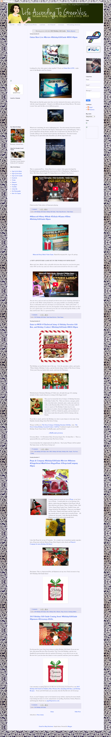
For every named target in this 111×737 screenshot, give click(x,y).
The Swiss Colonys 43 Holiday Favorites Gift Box (56, 425)
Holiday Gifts (65, 451)
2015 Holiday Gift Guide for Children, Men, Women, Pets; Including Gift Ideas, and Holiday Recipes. (55, 689)
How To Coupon (16, 193)
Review (66, 611)
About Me (12, 24)
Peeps (71, 499)
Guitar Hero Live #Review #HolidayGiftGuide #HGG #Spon (53, 37)
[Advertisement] (17, 53)
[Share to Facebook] (45, 209)
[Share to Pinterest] (47, 209)
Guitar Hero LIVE (69, 68)
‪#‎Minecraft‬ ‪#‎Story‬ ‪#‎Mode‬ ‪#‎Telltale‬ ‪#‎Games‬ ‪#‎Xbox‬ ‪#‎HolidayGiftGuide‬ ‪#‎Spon (50, 217)
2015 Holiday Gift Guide (40, 211)
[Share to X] (43, 209)
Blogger (70, 726)
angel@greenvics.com (52, 701)
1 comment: (34, 209)
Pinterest (14, 182)
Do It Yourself (51, 24)
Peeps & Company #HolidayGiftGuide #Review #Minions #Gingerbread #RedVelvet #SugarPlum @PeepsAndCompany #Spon (54, 463)
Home (52, 711)
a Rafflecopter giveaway (56, 433)
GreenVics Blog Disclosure (46, 726)
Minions (58, 611)
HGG (50, 451)
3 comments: (35, 315)
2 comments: (35, 609)
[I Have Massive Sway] (11, 81)
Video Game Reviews (61, 211)
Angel (90, 107)
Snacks (70, 451)
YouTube (14, 187)
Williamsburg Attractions (73, 24)
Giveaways (61, 24)
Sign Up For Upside (17, 175)
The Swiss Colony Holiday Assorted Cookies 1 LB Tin (54, 426)
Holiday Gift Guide (50, 211)
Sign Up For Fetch (17, 173)
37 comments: (35, 449)
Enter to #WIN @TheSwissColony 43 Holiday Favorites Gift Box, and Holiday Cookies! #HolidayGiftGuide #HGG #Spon (54, 325)
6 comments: (35, 705)
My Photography (16, 191)
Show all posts (71, 31)
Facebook (14, 178)
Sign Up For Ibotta (17, 171)
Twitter (14, 180)
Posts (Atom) (40, 715)
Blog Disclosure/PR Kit (30, 24)
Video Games (70, 211)
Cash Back (42, 24)
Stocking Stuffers (72, 611)
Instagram (14, 184)
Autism (19, 24)
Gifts (47, 451)
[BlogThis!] (42, 209)
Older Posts (78, 711)
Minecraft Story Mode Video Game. (43, 254)
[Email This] (40, 209)
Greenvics (91, 109)
